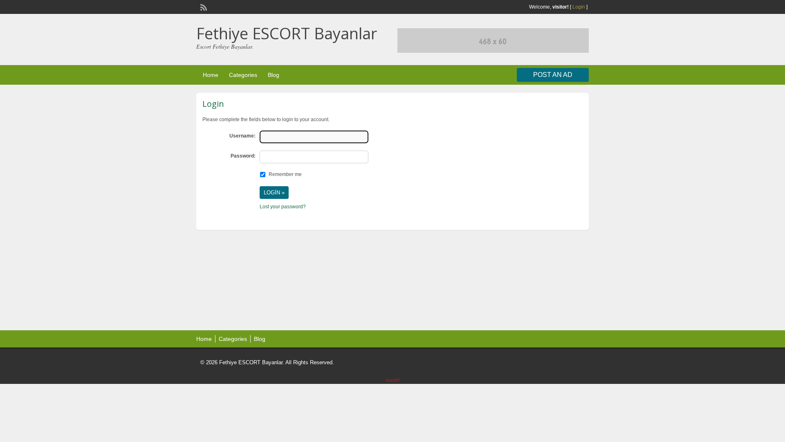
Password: (243, 156)
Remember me (285, 174)
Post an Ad (552, 74)
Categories (243, 75)
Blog (273, 75)
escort (392, 380)
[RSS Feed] (203, 6)
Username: (242, 136)
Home (210, 75)
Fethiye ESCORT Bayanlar (286, 33)
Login (578, 7)
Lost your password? (283, 207)
